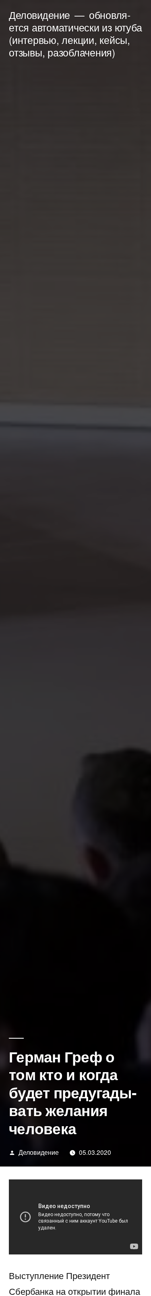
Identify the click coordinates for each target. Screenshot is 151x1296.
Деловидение (39, 15)
